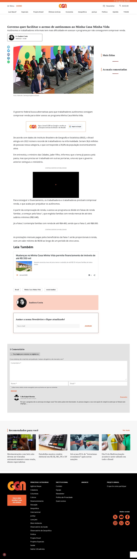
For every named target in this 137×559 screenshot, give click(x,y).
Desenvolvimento (37, 501)
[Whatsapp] (121, 523)
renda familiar (51, 290)
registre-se (35, 354)
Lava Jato (33, 519)
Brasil (17, 290)
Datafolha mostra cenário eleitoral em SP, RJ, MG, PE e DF (53, 455)
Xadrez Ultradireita (37, 549)
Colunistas (34, 494)
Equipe (58, 490)
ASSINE (19, 6)
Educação (33, 505)
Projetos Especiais (37, 542)
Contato (59, 486)
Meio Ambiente (36, 523)
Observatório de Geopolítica (40, 530)
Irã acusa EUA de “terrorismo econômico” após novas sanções (83, 457)
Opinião (115, 12)
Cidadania (34, 490)
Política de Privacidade (64, 497)
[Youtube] (121, 517)
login (18, 354)
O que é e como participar (116, 486)
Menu (12, 6)
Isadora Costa (23, 36)
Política (104, 12)
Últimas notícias (55, 12)
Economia (69, 12)
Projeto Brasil (38, 12)
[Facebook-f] (127, 517)
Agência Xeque (35, 486)
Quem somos (61, 501)
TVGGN (126, 12)
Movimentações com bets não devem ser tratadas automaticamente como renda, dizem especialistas (21, 458)
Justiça (94, 12)
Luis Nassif (12, 12)
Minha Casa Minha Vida (32, 290)
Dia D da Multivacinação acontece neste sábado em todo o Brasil (114, 457)
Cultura (33, 497)
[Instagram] (115, 523)
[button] (8, 47)
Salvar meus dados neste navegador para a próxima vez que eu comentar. (35, 387)
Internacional (35, 512)
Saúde (32, 545)
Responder (123, 397)
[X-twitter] (115, 517)
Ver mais (126, 430)
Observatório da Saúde (39, 527)
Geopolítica (82, 12)
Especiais (24, 12)
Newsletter (60, 494)
